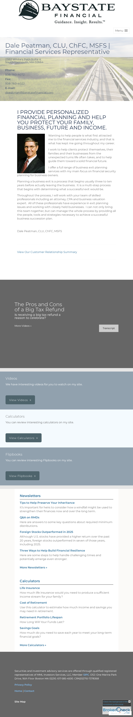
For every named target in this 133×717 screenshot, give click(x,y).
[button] (121, 31)
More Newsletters (33, 567)
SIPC (86, 674)
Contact (29, 690)
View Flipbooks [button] (20, 476)
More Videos (23, 326)
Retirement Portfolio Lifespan (41, 617)
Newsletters (30, 496)
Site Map (20, 701)
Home (18, 690)
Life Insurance (30, 588)
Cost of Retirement (33, 602)
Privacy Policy (23, 684)
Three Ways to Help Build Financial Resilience (52, 550)
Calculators (30, 581)
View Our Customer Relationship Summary (47, 252)
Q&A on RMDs (29, 517)
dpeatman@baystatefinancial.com (29, 92)
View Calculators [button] (21, 438)
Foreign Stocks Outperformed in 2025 (46, 532)
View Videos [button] (18, 400)
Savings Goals (29, 628)
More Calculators (33, 645)
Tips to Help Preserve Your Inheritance (47, 502)
